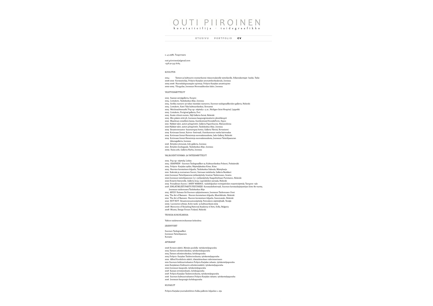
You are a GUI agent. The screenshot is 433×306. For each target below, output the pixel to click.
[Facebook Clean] (280, 299)
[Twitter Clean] (284, 299)
